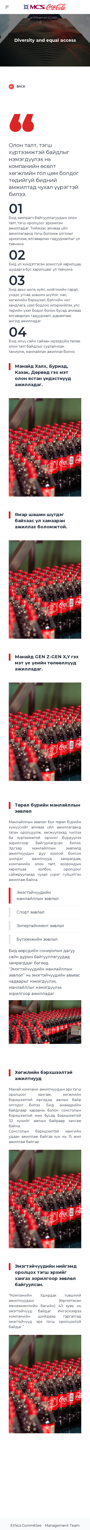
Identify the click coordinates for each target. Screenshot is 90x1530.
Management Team (62, 1525)
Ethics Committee (26, 1525)
